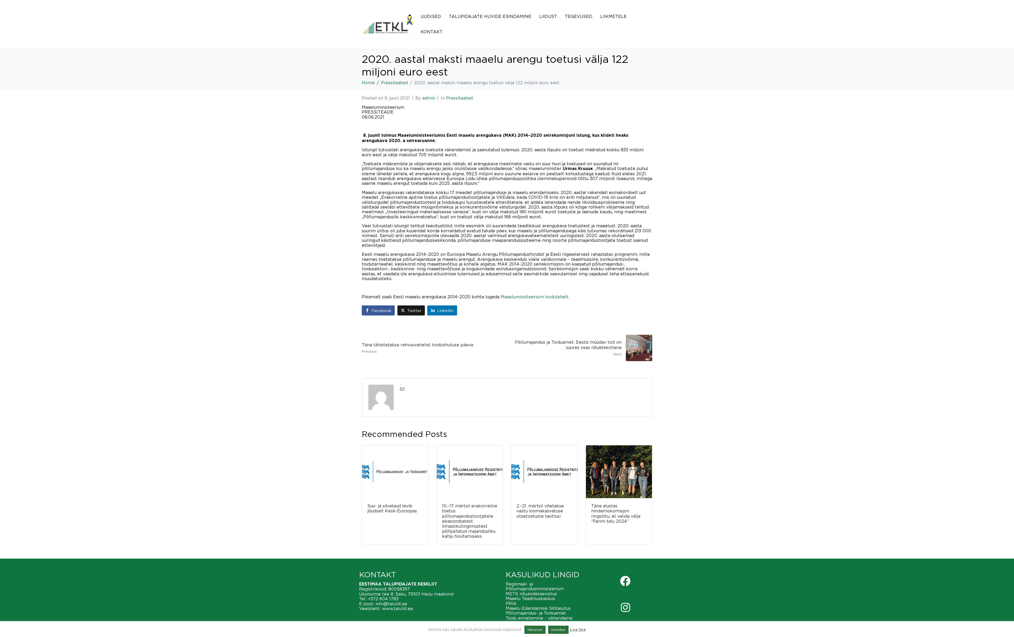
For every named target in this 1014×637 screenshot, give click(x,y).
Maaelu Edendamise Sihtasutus (538, 608)
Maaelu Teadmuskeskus (530, 598)
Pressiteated (459, 98)
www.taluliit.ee (397, 608)
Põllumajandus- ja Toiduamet (536, 613)
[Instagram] (625, 607)
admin (428, 98)
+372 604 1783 (383, 598)
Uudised (431, 16)
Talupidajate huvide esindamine (490, 16)
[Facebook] (625, 581)
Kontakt (432, 31)
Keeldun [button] (558, 629)
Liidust (548, 16)
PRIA (511, 603)
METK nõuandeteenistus (531, 593)
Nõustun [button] (535, 629)
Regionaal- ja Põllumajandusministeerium (535, 586)
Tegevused (578, 16)
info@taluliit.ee (391, 603)
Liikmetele (613, 16)
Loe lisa (578, 630)
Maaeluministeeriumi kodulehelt (534, 296)
